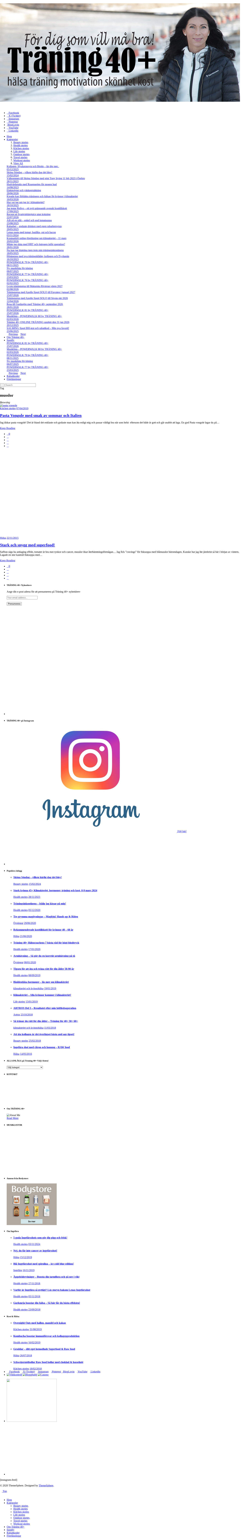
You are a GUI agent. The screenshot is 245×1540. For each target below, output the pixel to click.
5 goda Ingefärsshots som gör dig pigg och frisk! (40, 1237)
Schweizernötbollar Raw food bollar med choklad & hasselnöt (48, 1362)
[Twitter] (8, 440)
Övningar (18, 923)
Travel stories (20, 157)
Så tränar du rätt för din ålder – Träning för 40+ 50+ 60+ (45, 1021)
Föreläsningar (14, 379)
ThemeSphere (46, 1485)
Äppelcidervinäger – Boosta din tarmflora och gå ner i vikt (46, 1276)
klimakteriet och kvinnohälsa (28, 988)
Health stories (20, 145)
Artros (16, 1014)
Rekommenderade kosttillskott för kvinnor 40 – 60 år (43, 929)
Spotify (10, 340)
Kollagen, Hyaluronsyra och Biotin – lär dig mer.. (33, 166)
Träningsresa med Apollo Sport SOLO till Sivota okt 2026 (37, 298)
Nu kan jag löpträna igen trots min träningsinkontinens (35, 250)
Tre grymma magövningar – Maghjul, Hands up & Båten (45, 916)
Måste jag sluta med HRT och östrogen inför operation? (36, 244)
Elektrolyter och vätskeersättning (24, 190)
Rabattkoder (13, 376)
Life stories (19, 151)
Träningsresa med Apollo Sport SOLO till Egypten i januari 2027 (41, 292)
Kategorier (12, 139)
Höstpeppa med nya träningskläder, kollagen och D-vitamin (38, 256)
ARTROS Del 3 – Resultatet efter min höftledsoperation (44, 1008)
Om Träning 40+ (15, 337)
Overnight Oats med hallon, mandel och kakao (39, 1322)
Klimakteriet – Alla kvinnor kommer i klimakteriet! (42, 995)
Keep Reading (7, 428)
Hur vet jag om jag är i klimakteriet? (25, 202)
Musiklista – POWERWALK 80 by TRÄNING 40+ (34, 316)
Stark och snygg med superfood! (27, 545)
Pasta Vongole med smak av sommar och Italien (41, 415)
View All (18, 163)
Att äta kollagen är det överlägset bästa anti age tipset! (43, 1034)
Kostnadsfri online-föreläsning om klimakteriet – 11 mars (36, 238)
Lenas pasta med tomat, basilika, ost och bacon (31, 232)
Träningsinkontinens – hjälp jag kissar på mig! (39, 903)
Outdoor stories (21, 154)
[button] (19, 1502)
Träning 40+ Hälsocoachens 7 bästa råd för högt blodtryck (46, 942)
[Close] (1, 1494)
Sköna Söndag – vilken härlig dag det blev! (29, 172)
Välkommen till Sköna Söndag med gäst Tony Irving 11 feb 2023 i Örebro (46, 178)
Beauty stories (20, 142)
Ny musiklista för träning (20, 268)
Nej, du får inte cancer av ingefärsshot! (35, 1250)
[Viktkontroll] (14, 1374)
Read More (12, 1118)
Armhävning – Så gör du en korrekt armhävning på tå (44, 955)
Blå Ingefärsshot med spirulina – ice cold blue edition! (43, 1263)
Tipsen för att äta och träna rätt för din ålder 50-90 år (43, 968)
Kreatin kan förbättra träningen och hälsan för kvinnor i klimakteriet (42, 196)
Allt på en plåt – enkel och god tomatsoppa (29, 220)
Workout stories (21, 160)
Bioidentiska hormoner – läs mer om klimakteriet (41, 982)
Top (4, 1491)
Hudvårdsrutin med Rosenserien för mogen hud (32, 184)
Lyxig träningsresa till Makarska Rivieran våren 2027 (34, 286)
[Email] (8, 446)
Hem (9, 136)
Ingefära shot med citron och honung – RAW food (41, 1047)
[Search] (2, 385)
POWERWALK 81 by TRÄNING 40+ (27, 310)
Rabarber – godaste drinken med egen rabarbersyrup (34, 226)
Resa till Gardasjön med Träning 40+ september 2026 (35, 304)
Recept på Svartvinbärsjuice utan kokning (28, 214)
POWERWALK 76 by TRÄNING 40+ (27, 280)
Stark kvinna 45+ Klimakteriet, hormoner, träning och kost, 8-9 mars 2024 (55, 890)
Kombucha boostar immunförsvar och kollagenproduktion (46, 1336)
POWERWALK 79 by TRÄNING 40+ (27, 262)
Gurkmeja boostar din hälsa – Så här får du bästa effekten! (46, 1302)
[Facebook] (8, 437)
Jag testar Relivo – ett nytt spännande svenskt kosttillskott (37, 208)
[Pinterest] (8, 443)
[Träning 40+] (120, 100)
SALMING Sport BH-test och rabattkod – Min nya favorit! (38, 328)
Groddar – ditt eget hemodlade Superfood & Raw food (44, 1349)
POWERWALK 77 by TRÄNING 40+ (27, 274)
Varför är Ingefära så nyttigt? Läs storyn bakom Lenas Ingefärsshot (51, 1289)
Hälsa (3, 537)
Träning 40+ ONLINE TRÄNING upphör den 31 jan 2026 (38, 322)
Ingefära (17, 1270)
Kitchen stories (21, 148)
